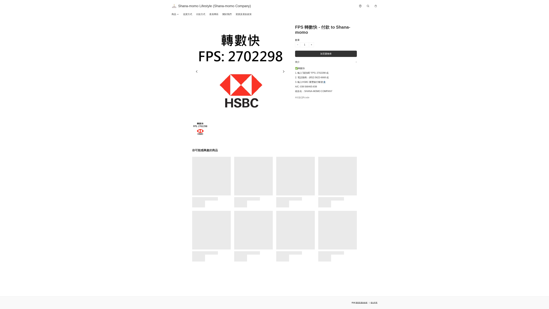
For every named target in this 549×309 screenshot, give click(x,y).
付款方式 (200, 14)
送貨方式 (187, 14)
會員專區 (213, 14)
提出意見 (374, 303)
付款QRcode (302, 97)
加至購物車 (326, 54)
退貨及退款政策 (244, 14)
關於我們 (227, 14)
